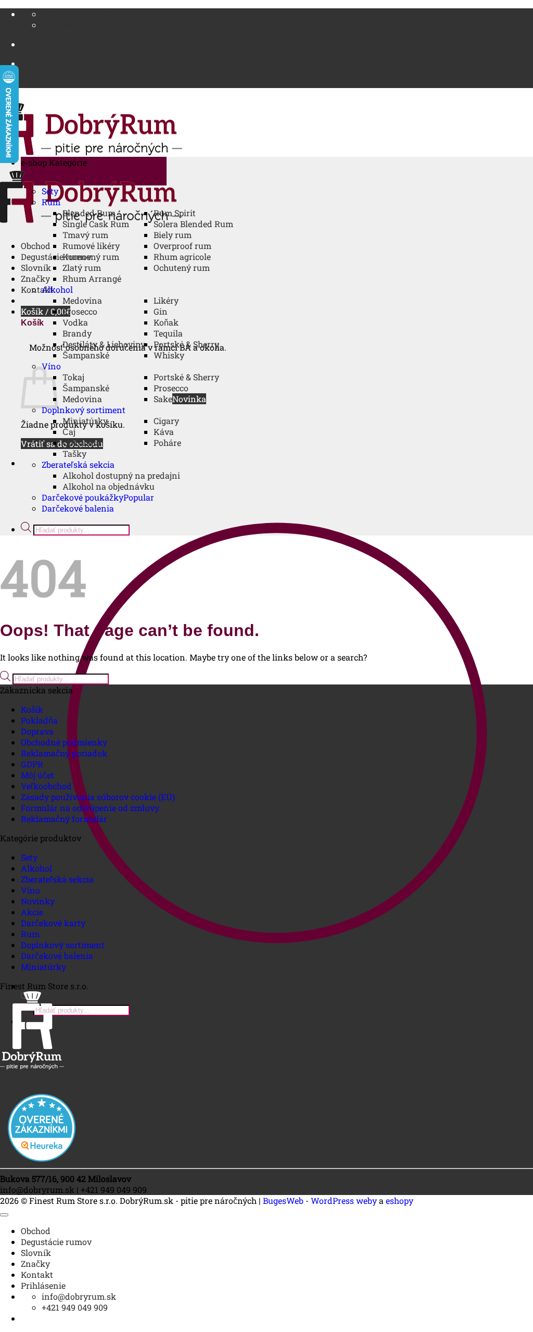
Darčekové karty (53, 922)
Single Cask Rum (95, 223)
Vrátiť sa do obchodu (62, 443)
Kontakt (37, 289)
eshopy (399, 1200)
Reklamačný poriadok (64, 753)
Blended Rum (89, 212)
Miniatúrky (85, 420)
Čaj (68, 431)
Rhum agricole (182, 256)
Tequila (168, 333)
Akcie (32, 911)
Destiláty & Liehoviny (103, 344)
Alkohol (57, 289)
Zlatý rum (81, 267)
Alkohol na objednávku (108, 486)
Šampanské (85, 355)
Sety (50, 190)
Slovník (36, 267)
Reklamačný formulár (64, 818)
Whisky (169, 355)
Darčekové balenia (78, 508)
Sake (163, 398)
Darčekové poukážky (82, 497)
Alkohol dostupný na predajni (121, 475)
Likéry (166, 300)
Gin (161, 311)
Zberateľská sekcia (78, 464)
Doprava (37, 731)
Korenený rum (90, 256)
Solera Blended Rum (193, 223)
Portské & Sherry (186, 344)
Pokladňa (39, 720)
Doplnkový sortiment (83, 409)
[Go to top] (4, 1214)
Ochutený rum (182, 267)
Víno (51, 365)
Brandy (77, 333)
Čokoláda (81, 442)
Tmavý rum (85, 234)
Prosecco (79, 311)
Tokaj (73, 376)
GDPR (32, 763)
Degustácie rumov (56, 1241)
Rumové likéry (91, 245)
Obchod (35, 245)
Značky (35, 278)
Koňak (166, 322)
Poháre (167, 442)
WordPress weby (344, 1200)
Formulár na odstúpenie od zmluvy (90, 807)
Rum (51, 201)
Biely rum (173, 234)
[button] (45, 311)
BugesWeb (283, 1200)
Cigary (166, 420)
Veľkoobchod (46, 785)
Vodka (75, 322)
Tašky (74, 453)
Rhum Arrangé (91, 278)
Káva (164, 431)
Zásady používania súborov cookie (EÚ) (98, 796)
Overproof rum (182, 245)
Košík (32, 709)
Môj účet (37, 774)
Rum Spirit (175, 212)
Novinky (38, 900)
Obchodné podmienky (64, 742)
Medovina (82, 300)
